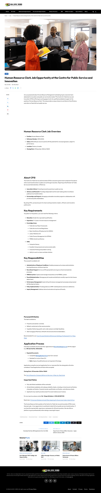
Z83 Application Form (42, 355)
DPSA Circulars (69, 11)
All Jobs (13, 11)
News (86, 11)
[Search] (93, 11)
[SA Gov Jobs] (13, 5)
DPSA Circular (66, 453)
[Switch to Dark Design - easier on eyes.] (95, 11)
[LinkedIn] (7, 106)
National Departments (25, 11)
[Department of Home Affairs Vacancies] (72, 446)
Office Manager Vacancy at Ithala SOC (50, 456)
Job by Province (53, 11)
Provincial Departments (39, 11)
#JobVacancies (23, 417)
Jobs (6, 73)
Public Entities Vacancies (26, 453)
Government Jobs (33, 417)
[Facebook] (7, 98)
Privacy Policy (32, 489)
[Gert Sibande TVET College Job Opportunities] (29, 446)
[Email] (7, 113)
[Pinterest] (7, 110)
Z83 (62, 11)
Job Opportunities (43, 417)
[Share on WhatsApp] (15, 88)
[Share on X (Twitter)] (13, 88)
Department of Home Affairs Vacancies (70, 456)
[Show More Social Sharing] (20, 88)
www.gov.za (70, 477)
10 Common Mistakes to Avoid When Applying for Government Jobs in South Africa (52, 400)
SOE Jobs (43, 453)
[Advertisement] (50, 116)
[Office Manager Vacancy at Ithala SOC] (50, 446)
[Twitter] (7, 102)
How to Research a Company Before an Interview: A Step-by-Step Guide (45, 375)
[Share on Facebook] (11, 88)
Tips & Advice (79, 11)
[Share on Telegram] (18, 88)
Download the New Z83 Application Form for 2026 (35, 431)
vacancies (55, 417)
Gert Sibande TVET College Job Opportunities (28, 456)
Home (7, 11)
